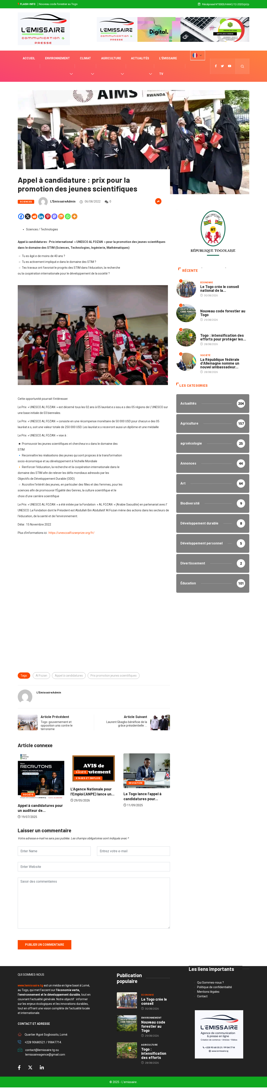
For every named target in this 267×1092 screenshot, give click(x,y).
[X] (28, 216)
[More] (74, 216)
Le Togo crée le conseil (154, 1001)
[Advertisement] (94, 576)
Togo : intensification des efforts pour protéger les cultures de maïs (79, 4)
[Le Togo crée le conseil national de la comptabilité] (127, 1000)
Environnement (57, 58)
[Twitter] (222, 66)
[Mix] (61, 216)
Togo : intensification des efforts (153, 1053)
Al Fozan (41, 675)
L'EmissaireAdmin (63, 201)
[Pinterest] (48, 216)
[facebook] (216, 66)
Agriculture (111, 58)
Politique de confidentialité (214, 987)
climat (85, 58)
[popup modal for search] (242, 66)
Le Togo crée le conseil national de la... (219, 288)
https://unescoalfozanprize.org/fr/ (71, 532)
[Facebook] (21, 216)
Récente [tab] (190, 271)
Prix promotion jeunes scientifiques (114, 675)
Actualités (140, 58)
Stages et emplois (35, 778)
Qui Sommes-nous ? (210, 982)
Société (28, 772)
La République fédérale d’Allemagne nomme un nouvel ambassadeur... (219, 363)
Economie (206, 282)
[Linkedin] (41, 216)
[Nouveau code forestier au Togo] (127, 1023)
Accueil (29, 58)
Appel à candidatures (69, 675)
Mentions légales (208, 991)
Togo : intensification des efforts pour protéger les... (223, 337)
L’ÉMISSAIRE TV (168, 66)
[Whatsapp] (68, 216)
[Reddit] (34, 216)
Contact (202, 996)
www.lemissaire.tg (30, 985)
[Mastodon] (54, 216)
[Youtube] (229, 66)
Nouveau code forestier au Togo (222, 313)
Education (82, 783)
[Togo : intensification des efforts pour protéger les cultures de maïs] (127, 1050)
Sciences (26, 201)
